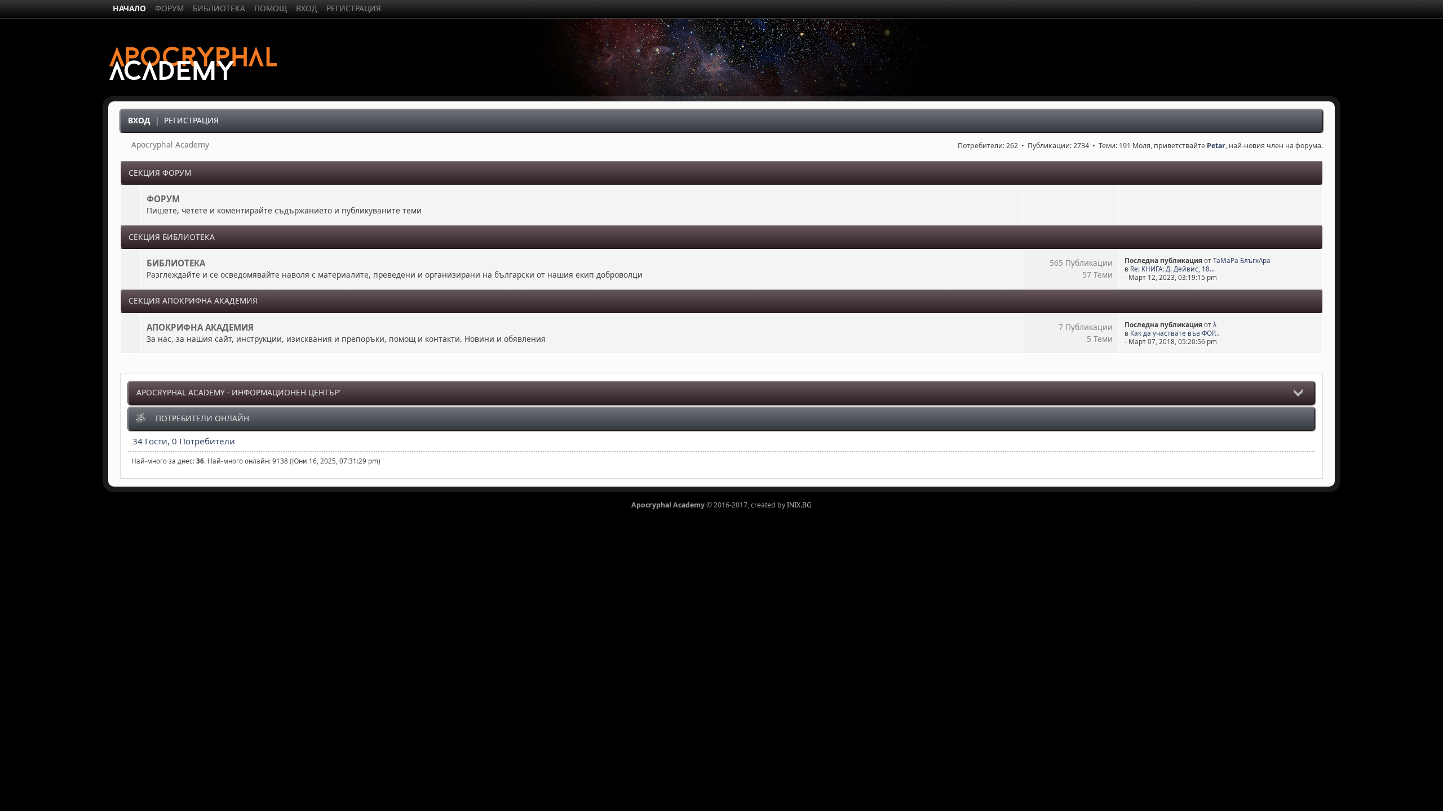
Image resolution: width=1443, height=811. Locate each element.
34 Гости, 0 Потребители (183, 441)
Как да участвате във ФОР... (1175, 333)
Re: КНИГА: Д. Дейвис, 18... (1172, 269)
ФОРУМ (163, 198)
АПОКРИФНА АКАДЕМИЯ (200, 327)
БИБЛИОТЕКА (176, 263)
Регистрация (191, 120)
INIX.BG (799, 505)
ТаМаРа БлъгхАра (1242, 260)
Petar (1216, 145)
